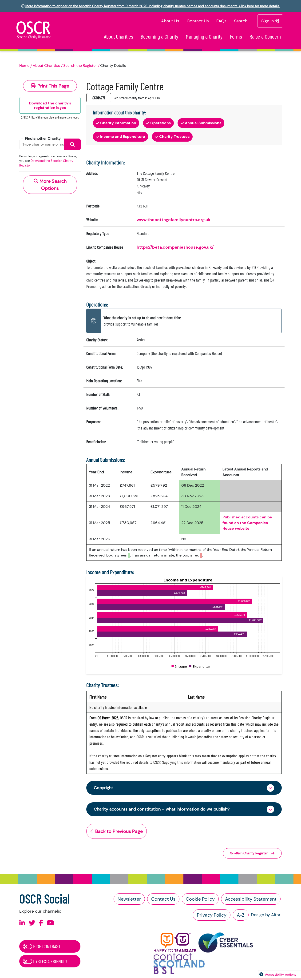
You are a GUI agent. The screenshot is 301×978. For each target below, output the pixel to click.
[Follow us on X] (32, 923)
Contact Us (198, 21)
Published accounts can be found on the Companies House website (247, 523)
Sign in (268, 21)
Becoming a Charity (159, 36)
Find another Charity (43, 138)
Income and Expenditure (122, 136)
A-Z (241, 915)
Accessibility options (280, 974)
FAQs (221, 21)
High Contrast (46, 946)
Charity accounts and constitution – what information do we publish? (162, 809)
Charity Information (118, 122)
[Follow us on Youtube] (50, 923)
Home (24, 65)
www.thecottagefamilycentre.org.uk (173, 220)
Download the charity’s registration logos (50, 105)
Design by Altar (266, 915)
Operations (160, 122)
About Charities (118, 36)
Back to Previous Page (119, 831)
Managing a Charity (204, 36)
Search (240, 21)
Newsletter (129, 899)
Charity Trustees (174, 136)
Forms (236, 36)
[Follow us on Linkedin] (22, 923)
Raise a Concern (265, 36)
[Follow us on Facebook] (41, 923)
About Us (170, 21)
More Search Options (52, 184)
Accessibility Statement (251, 899)
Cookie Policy (200, 899)
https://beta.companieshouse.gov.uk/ (175, 247)
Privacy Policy (211, 915)
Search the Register (80, 65)
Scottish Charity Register (249, 853)
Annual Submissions (203, 122)
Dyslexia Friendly (49, 961)
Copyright (103, 788)
